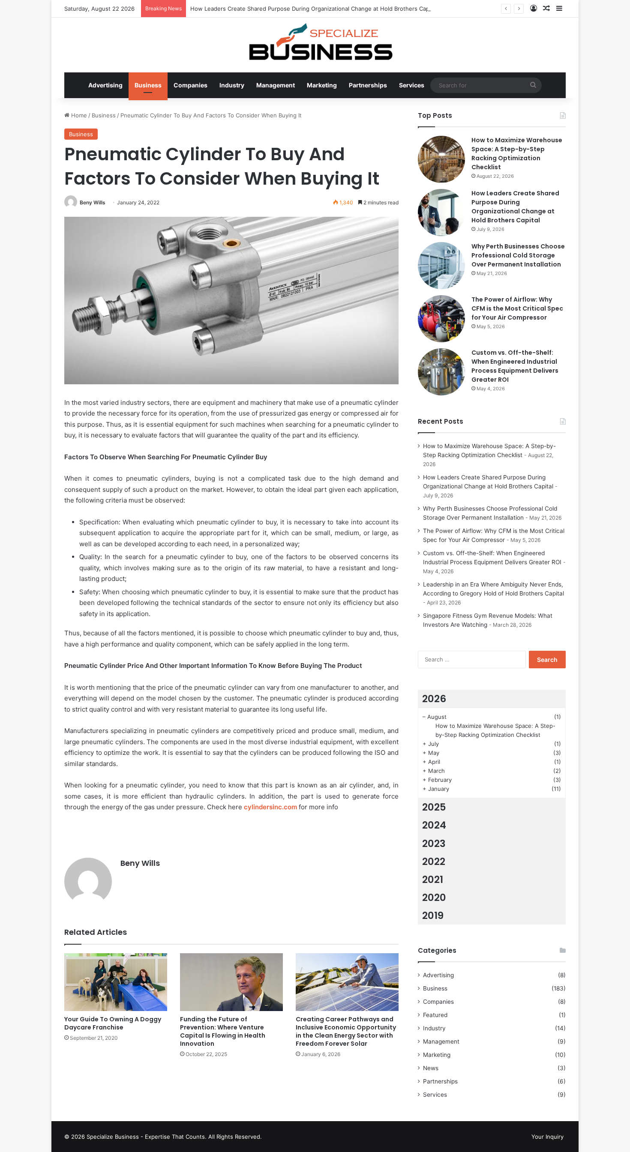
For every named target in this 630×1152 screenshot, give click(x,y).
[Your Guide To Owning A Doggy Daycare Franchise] (115, 982)
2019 (433, 915)
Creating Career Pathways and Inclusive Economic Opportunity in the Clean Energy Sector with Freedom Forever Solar (346, 1031)
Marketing (322, 85)
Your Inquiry (547, 1136)
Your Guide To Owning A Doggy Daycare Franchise (112, 1023)
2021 (432, 879)
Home (78, 115)
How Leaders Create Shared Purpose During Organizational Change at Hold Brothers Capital (313, 8)
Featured (435, 1014)
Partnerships (368, 85)
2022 (433, 861)
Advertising (105, 85)
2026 (434, 699)
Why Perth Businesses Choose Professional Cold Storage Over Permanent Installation (518, 255)
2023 (434, 843)
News (430, 1068)
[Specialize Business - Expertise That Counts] (315, 40)
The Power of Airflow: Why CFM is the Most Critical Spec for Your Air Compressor (517, 308)
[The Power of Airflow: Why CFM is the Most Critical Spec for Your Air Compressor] (441, 318)
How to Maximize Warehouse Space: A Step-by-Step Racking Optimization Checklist (516, 153)
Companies (190, 85)
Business (148, 85)
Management (275, 85)
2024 (434, 825)
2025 (434, 807)
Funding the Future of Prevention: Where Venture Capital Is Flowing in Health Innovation (222, 1031)
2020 (434, 897)
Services (411, 85)
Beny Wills (92, 202)
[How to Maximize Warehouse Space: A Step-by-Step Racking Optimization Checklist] (441, 159)
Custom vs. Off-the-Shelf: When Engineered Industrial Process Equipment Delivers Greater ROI (514, 366)
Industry (231, 85)
